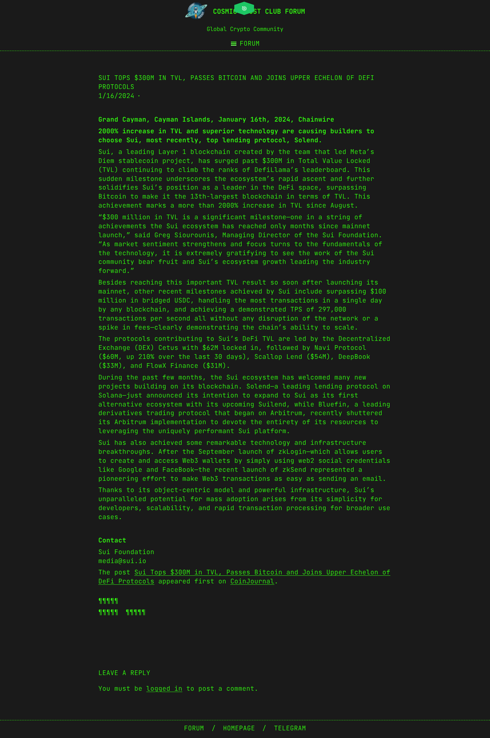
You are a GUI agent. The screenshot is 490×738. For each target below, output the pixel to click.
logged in (164, 688)
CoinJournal (252, 581)
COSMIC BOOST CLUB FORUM (259, 11)
